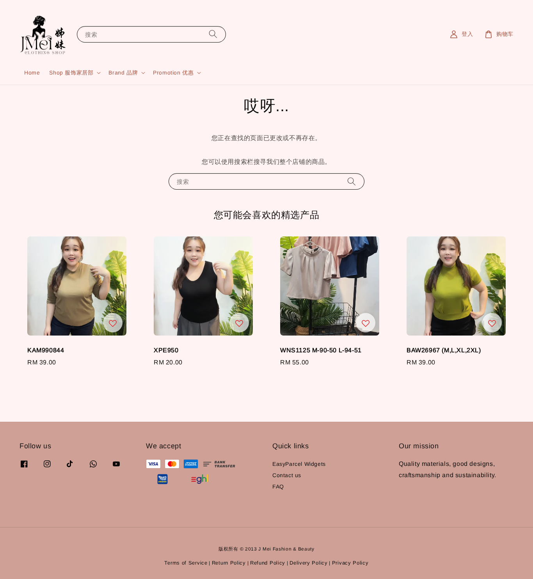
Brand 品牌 (123, 72)
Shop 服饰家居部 (71, 72)
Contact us (286, 475)
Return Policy (229, 563)
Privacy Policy (350, 563)
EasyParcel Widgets (299, 464)
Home (32, 72)
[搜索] (213, 34)
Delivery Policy (309, 563)
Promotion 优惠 (173, 72)
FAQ (278, 486)
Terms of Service (185, 563)
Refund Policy (267, 563)
